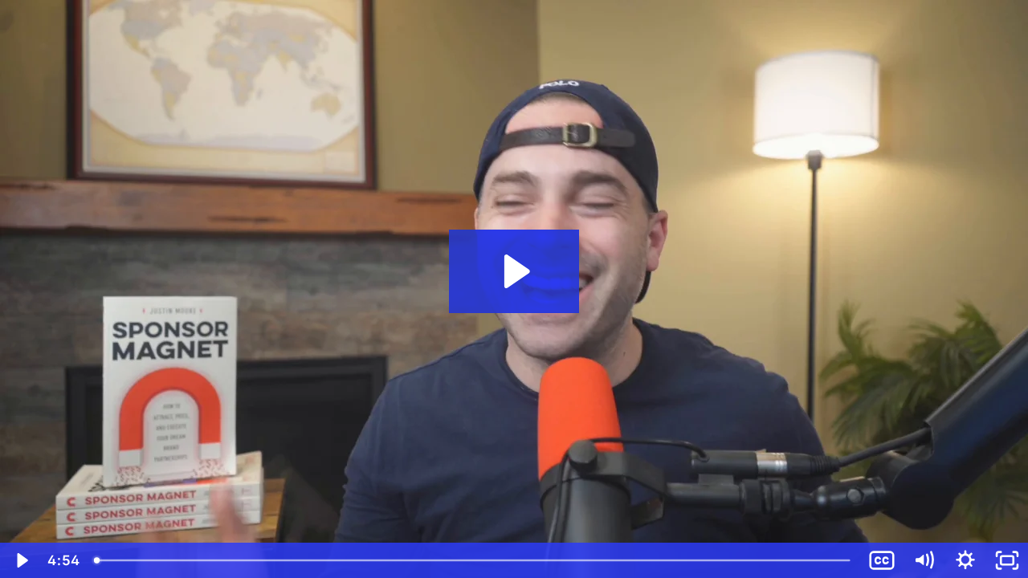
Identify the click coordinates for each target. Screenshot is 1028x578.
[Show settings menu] (965, 560)
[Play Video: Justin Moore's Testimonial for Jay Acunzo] (514, 271)
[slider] (473, 560)
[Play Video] (21, 560)
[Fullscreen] (1007, 560)
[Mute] (923, 560)
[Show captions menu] (882, 560)
